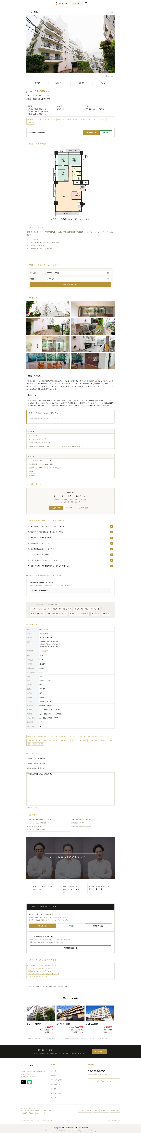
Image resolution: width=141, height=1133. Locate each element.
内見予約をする (90, 132)
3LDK (28, 986)
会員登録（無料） (84, 508)
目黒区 (72, 613)
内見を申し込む (55, 508)
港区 (96, 1110)
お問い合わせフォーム (103, 1081)
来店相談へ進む (98, 926)
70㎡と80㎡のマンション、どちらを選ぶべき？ (43, 974)
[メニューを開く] (86, 3)
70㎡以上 (106, 613)
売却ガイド (104, 1110)
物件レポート (59, 83)
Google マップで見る (32, 807)
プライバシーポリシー (114, 1120)
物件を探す (54, 1071)
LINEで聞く (106, 132)
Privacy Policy (77, 1131)
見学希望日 (34, 273)
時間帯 (32, 279)
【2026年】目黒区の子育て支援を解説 (41, 968)
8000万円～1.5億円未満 (45, 986)
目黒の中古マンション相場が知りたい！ (41, 971)
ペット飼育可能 (83, 613)
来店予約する (99, 1051)
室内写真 (37, 83)
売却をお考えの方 (56, 1084)
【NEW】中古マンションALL (40, 609)
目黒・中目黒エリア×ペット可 (57, 613)
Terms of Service (88, 1131)
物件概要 (81, 83)
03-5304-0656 (96, 1071)
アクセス (103, 83)
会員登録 (53, 1075)
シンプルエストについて (58, 1093)
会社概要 (53, 1089)
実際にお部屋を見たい (70, 285)
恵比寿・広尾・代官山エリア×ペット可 (87, 609)
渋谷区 (81, 1110)
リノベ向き (95, 613)
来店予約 (53, 1098)
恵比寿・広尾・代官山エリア (62, 609)
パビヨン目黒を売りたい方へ (37, 976)
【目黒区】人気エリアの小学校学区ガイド (42, 965)
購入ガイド (114, 1110)
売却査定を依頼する (70, 948)
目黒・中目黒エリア (37, 613)
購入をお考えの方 (56, 1080)
